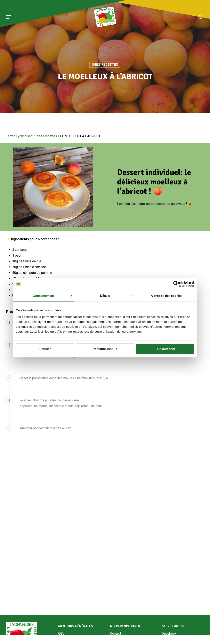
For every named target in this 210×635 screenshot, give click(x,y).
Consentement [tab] (43, 295)
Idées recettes (105, 64)
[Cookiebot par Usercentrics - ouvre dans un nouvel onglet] (176, 284)
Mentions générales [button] (75, 626)
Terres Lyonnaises (19, 136)
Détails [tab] (105, 295)
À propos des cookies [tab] (166, 295)
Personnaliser (103, 349)
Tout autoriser (165, 349)
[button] (8, 17)
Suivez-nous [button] (173, 626)
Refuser (45, 349)
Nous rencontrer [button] (125, 626)
